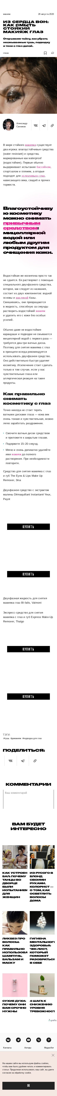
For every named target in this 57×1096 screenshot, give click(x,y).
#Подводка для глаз (32, 738)
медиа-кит (49, 1048)
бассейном (44, 167)
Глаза (6, 53)
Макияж (6, 14)
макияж (40, 311)
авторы (27, 1048)
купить (29, 526)
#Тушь (6, 738)
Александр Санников (21, 125)
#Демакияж (16, 738)
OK (28, 1085)
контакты (7, 1048)
